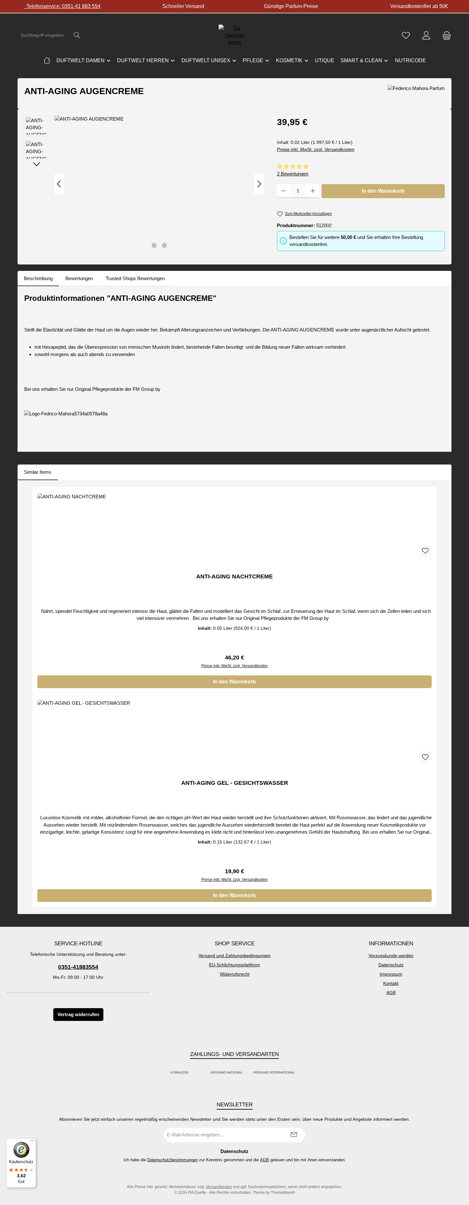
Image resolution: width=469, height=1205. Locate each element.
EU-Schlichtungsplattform (234, 964)
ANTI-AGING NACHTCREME (234, 576)
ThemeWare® (283, 1192)
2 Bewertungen (292, 173)
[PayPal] (195, 1072)
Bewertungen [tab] (79, 278)
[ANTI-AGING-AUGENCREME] (159, 184)
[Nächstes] (259, 184)
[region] (144, 184)
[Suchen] (77, 35)
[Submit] (294, 1135)
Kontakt (390, 983)
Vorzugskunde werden (390, 955)
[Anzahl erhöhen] (312, 191)
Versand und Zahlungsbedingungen (234, 955)
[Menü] (32, 1142)
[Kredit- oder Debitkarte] (199, 1072)
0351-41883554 (78, 967)
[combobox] (44, 35)
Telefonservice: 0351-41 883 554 (62, 6)
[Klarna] (203, 1072)
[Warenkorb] (444, 35)
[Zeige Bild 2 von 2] (164, 245)
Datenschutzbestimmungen (172, 1159)
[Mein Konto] (426, 35)
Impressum (391, 974)
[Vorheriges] (59, 184)
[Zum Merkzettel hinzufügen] (425, 550)
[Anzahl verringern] (283, 191)
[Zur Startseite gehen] (234, 35)
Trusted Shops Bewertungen (135, 278)
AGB (391, 992)
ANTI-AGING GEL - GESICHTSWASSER (234, 783)
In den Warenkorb (383, 191)
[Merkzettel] (405, 35)
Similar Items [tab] (37, 472)
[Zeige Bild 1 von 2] (154, 245)
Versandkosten (219, 1187)
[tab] (38, 278)
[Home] (47, 61)
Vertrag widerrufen (78, 1014)
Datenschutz (391, 964)
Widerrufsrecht (234, 974)
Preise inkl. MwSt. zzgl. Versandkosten (315, 149)
